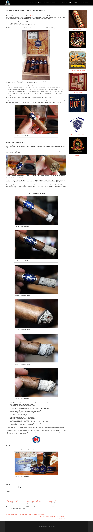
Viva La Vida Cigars (77, 49)
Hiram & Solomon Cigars (77, 134)
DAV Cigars (32, 15)
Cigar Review (22, 506)
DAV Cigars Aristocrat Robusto (58, 506)
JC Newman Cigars (77, 29)
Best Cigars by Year (61, 2)
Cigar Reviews (32, 2)
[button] (21, 165)
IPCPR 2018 (9, 508)
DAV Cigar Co (29, 506)
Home (25, 2)
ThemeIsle (52, 526)
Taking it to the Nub (49, 2)
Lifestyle (75, 2)
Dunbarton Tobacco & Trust (78, 70)
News (39, 2)
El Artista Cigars (78, 113)
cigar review (41, 506)
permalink (22, 508)
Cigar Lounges (83, 2)
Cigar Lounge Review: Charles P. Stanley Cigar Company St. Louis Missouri (25, 514)
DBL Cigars (77, 155)
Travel (69, 2)
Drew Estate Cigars (78, 92)
